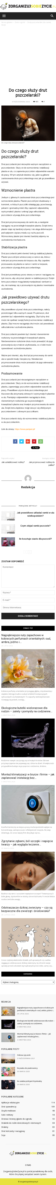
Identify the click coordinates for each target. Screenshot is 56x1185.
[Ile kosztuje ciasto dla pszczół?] (8, 542)
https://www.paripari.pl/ (25, 429)
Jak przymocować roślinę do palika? (42, 463)
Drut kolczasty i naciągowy (13, 1131)
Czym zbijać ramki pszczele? (35, 525)
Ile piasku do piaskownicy (27, 1068)
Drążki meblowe (8, 1110)
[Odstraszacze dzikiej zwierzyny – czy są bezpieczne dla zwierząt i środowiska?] (28, 937)
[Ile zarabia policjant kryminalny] (8, 1084)
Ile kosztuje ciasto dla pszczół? (35, 538)
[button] (52, 16)
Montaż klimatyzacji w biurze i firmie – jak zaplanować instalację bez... (27, 776)
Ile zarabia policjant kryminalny (29, 1081)
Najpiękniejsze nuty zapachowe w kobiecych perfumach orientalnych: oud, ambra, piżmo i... (26, 639)
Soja (3, 1135)
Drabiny (4, 1127)
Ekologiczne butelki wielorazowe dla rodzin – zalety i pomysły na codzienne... (26, 709)
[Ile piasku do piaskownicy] (8, 1071)
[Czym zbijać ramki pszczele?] (8, 529)
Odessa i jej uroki (24, 1055)
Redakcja (28, 487)
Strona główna (6, 22)
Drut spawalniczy (8, 1106)
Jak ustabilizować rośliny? (13, 462)
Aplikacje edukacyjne (10, 1102)
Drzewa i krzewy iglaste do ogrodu (16, 1119)
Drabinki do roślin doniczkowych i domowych (21, 1123)
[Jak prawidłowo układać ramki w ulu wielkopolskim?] (8, 516)
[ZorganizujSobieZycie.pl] (28, 6)
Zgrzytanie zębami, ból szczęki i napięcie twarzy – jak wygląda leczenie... (27, 842)
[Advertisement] (28, 57)
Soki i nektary (7, 1114)
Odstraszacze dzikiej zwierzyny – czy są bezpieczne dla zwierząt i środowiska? (26, 909)
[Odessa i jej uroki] (8, 1058)
